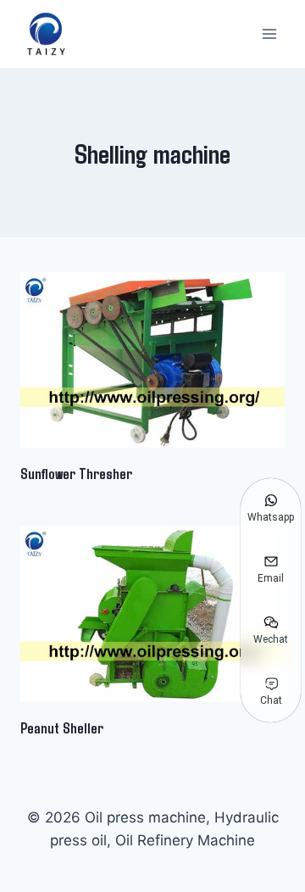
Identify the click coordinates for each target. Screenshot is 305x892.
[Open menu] (269, 33)
